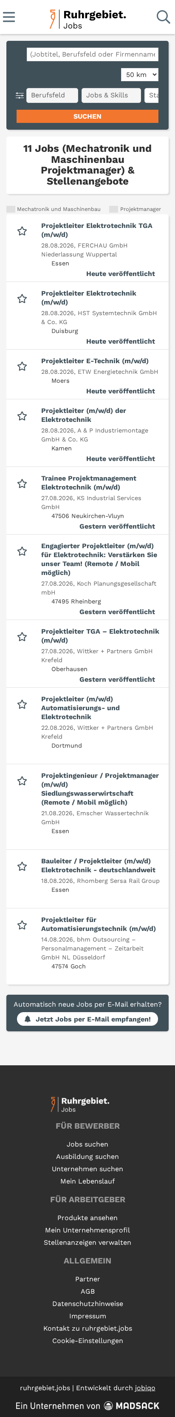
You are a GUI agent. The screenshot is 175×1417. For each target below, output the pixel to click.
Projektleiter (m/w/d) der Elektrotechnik (83, 415)
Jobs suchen (87, 1144)
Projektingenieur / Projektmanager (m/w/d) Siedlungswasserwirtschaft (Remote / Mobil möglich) (100, 788)
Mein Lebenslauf (87, 1181)
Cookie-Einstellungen (87, 1341)
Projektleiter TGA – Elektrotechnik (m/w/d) (100, 635)
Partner (87, 1279)
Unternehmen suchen (87, 1169)
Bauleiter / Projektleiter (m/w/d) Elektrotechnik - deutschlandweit (98, 865)
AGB (88, 1291)
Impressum (87, 1316)
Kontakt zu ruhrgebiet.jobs (87, 1328)
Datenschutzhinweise (87, 1304)
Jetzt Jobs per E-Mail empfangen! (93, 1019)
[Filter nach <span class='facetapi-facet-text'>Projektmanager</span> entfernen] (113, 209)
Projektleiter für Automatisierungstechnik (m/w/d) (98, 924)
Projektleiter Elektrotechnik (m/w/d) (88, 297)
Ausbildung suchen (87, 1156)
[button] (21, 95)
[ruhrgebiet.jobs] (87, 18)
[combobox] (92, 54)
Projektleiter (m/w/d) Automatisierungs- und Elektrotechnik (80, 708)
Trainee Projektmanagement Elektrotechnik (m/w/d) (88, 482)
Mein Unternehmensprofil (87, 1230)
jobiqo (145, 1388)
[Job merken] (24, 230)
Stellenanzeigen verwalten (87, 1242)
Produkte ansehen (87, 1218)
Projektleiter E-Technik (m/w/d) (95, 361)
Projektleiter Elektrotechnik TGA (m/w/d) (96, 230)
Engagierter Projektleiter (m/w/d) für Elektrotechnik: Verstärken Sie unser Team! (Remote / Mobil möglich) (99, 559)
